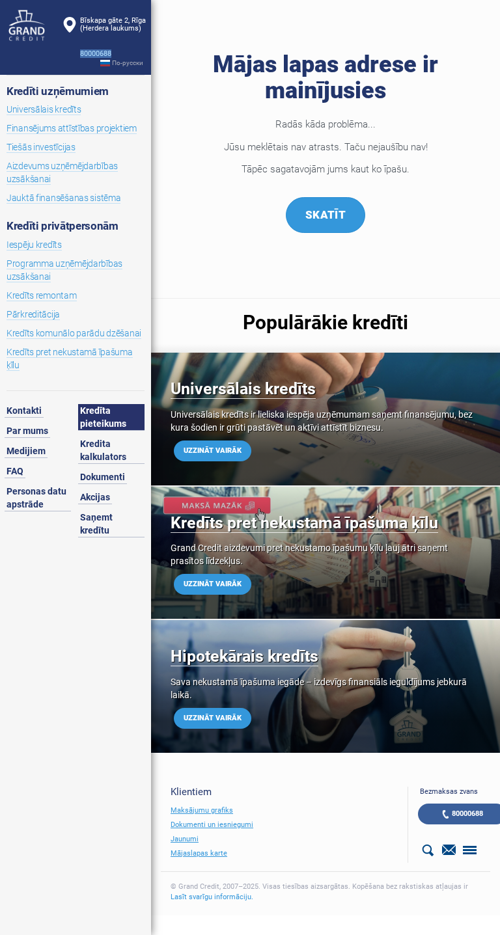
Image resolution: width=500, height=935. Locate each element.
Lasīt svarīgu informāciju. (212, 897)
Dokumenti (102, 477)
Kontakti (24, 410)
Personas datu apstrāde (36, 497)
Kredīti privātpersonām (62, 225)
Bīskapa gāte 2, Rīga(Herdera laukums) (113, 24)
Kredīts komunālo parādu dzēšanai (74, 333)
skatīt (325, 214)
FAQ (15, 471)
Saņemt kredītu (96, 523)
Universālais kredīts (44, 109)
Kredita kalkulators (103, 450)
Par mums (27, 431)
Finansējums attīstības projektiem (72, 128)
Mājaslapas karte (199, 853)
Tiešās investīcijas (41, 147)
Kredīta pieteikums (103, 417)
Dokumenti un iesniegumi (212, 824)
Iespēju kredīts (34, 244)
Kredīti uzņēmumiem (58, 91)
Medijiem (26, 451)
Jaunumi (185, 839)
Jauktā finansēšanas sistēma (63, 198)
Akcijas (95, 497)
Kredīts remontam (42, 295)
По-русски (127, 62)
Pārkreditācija (33, 314)
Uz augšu (440, 851)
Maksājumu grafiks (202, 810)
